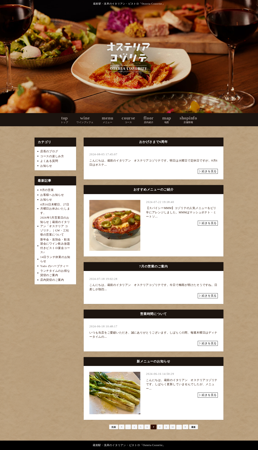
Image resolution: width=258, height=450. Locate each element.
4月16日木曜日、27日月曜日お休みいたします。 (55, 208)
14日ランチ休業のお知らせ (55, 259)
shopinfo (188, 120)
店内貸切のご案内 (52, 279)
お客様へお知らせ (52, 194)
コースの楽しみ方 (52, 156)
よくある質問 (49, 160)
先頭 (113, 427)
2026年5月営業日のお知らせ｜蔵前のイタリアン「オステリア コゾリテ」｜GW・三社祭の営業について (55, 226)
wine (84, 120)
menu (107, 120)
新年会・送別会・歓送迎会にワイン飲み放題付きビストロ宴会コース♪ (55, 246)
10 (172, 427)
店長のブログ (49, 151)
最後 (193, 427)
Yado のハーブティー (54, 266)
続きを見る (209, 171)
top (64, 120)
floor (149, 120)
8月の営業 (47, 189)
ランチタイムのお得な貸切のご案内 (55, 273)
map (166, 120)
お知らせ (46, 165)
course (128, 120)
